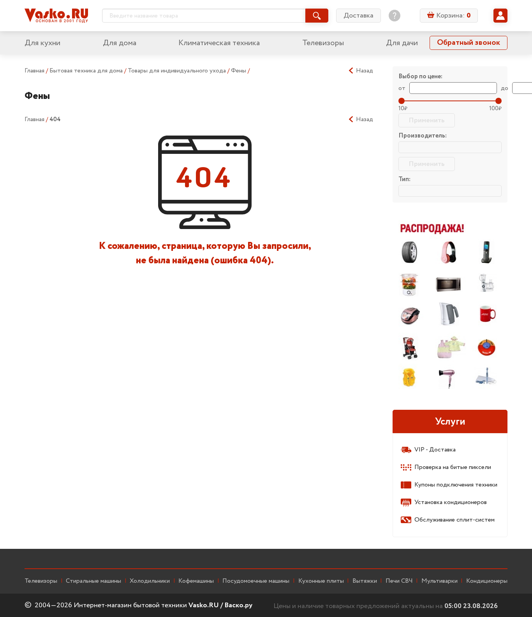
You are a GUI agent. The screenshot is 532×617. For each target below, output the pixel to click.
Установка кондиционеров (450, 502)
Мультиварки (439, 581)
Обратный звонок (468, 42)
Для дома (119, 43)
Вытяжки (364, 581)
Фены (239, 70)
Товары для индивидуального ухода (177, 70)
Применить (427, 120)
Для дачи (402, 43)
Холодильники (150, 581)
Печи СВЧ (399, 581)
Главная (34, 70)
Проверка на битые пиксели (452, 467)
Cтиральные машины (93, 581)
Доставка (358, 16)
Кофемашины (196, 581)
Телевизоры (323, 43)
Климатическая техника (219, 43)
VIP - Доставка (435, 449)
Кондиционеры (486, 581)
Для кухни (42, 43)
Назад (364, 71)
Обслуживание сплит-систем (454, 519)
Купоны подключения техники (455, 484)
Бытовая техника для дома (86, 70)
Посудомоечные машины (255, 581)
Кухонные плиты (321, 581)
